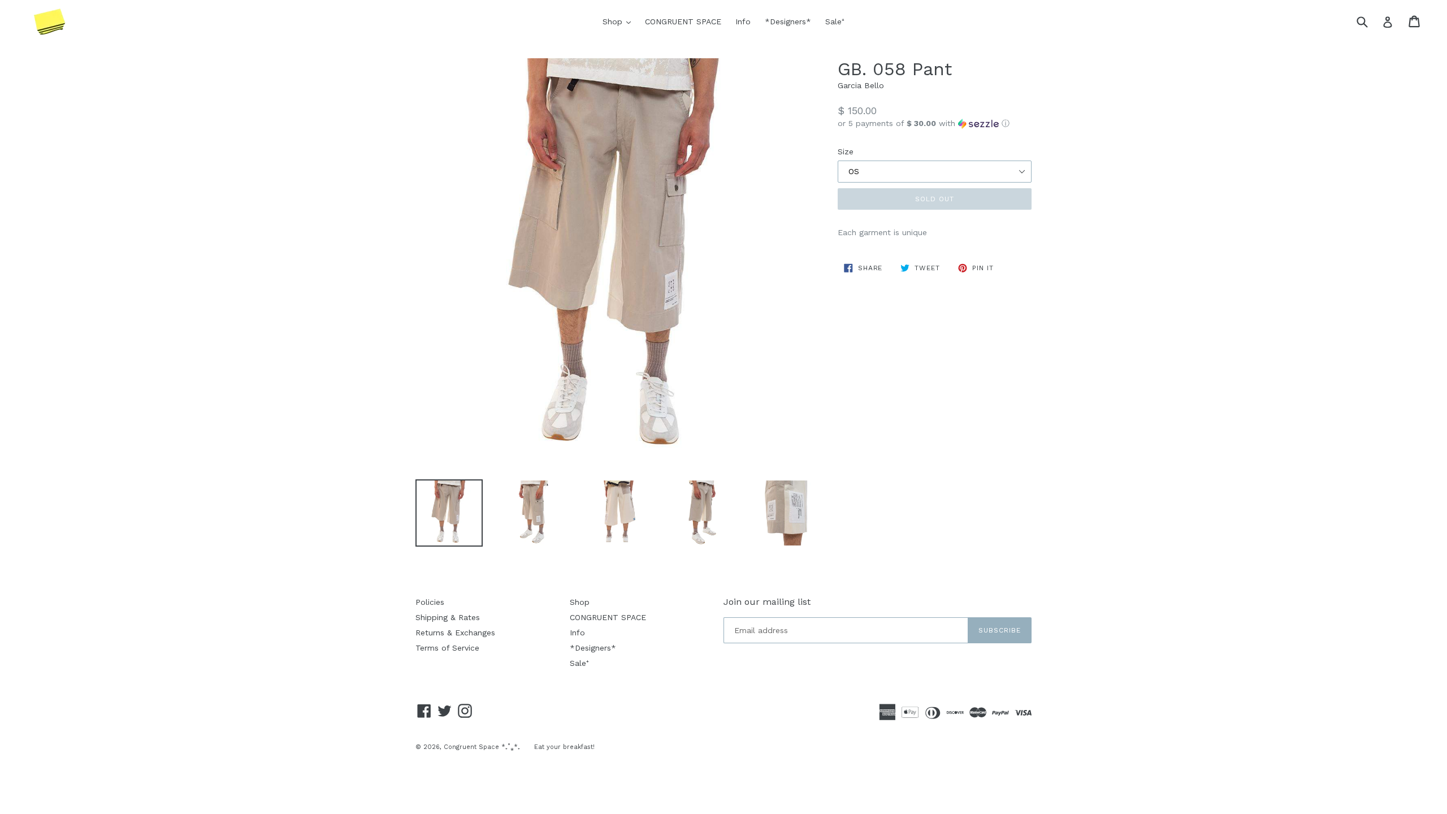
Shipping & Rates (447, 617)
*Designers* (788, 21)
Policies (429, 602)
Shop (619, 21)
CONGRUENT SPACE (683, 21)
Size (846, 151)
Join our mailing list (767, 601)
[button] (935, 123)
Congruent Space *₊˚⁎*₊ (482, 747)
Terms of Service (447, 647)
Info (743, 21)
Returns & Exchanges (455, 632)
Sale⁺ (834, 21)
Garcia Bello (861, 85)
